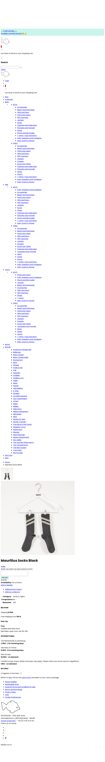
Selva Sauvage (19, 435)
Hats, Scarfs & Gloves (25, 141)
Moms (7, 344)
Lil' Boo (15, 401)
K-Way (16, 391)
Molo (15, 417)
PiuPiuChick (17, 429)
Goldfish (16, 375)
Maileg (15, 406)
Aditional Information (13, 589)
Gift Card (8, 455)
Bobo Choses (18, 355)
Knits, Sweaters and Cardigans (29, 138)
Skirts (19, 254)
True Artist (17, 450)
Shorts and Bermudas (26, 133)
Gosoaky (16, 373)
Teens (7, 270)
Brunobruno (18, 360)
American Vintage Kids (22, 349)
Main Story (17, 409)
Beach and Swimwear (26, 110)
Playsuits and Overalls (26, 128)
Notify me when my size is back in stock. (17, 569)
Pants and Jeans (24, 115)
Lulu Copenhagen (20, 398)
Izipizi (15, 383)
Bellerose (17, 352)
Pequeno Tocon (19, 427)
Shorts (19, 174)
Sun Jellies (17, 440)
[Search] (21, 67)
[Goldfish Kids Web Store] (5, 44)
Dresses (20, 161)
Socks (19, 123)
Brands (8, 347)
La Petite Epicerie (20, 396)
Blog (6, 458)
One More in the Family (22, 424)
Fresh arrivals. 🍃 (10, 31)
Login (7, 81)
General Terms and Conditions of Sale (20, 687)
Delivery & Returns (12, 592)
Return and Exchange (13, 689)
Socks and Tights (24, 164)
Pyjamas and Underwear (27, 125)
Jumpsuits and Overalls (26, 251)
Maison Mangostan (20, 411)
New (6, 97)
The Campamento (20, 445)
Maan (15, 404)
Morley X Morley (19, 422)
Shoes (19, 130)
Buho (15, 362)
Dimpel (16, 365)
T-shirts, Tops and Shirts (27, 135)
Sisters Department (21, 437)
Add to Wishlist (7, 585)
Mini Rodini (17, 414)
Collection (9, 99)
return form (26, 677)
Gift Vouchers (22, 117)
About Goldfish (11, 682)
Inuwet (16, 386)
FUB (14, 370)
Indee (15, 380)
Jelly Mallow (18, 388)
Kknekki (16, 393)
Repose (16, 432)
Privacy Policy (10, 692)
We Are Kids (18, 453)
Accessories (22, 107)
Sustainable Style (12, 684)
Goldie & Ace (18, 378)
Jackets (20, 120)
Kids (6, 184)
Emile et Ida (17, 368)
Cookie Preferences (13, 697)
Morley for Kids (19, 419)
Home (7, 462)
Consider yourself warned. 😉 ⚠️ (14, 33)
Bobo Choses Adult (20, 357)
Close (3, 69)
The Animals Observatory (23, 442)
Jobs (7, 695)
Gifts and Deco (23, 112)
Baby (7, 102)
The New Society (19, 447)
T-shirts (20, 298)
